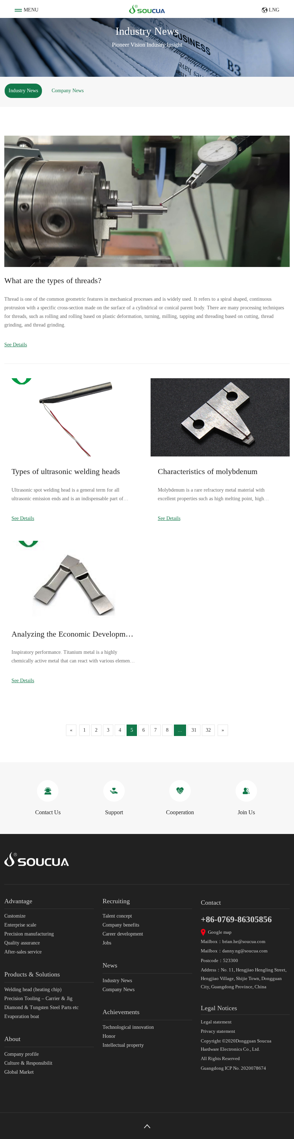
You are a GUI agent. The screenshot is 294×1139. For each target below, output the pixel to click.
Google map (220, 932)
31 (193, 730)
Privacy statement (218, 1031)
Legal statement (216, 1022)
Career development (123, 934)
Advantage (18, 901)
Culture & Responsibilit (28, 1063)
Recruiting (116, 901)
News (110, 965)
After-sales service (23, 952)
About (12, 1038)
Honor (109, 1036)
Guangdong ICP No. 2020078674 (233, 1068)
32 (208, 730)
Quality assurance (22, 943)
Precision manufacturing (29, 934)
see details (15, 344)
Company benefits (121, 925)
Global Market (19, 1072)
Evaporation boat (21, 1016)
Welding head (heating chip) (33, 989)
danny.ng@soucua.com (244, 950)
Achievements (121, 1012)
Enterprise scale (20, 925)
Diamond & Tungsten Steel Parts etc (41, 1007)
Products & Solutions (32, 974)
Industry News (23, 90)
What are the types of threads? (52, 280)
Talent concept (117, 916)
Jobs (107, 943)
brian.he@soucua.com (243, 941)
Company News (68, 90)
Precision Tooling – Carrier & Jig (38, 998)
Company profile (21, 1054)
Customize (14, 916)
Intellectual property (123, 1045)
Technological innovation (128, 1027)
